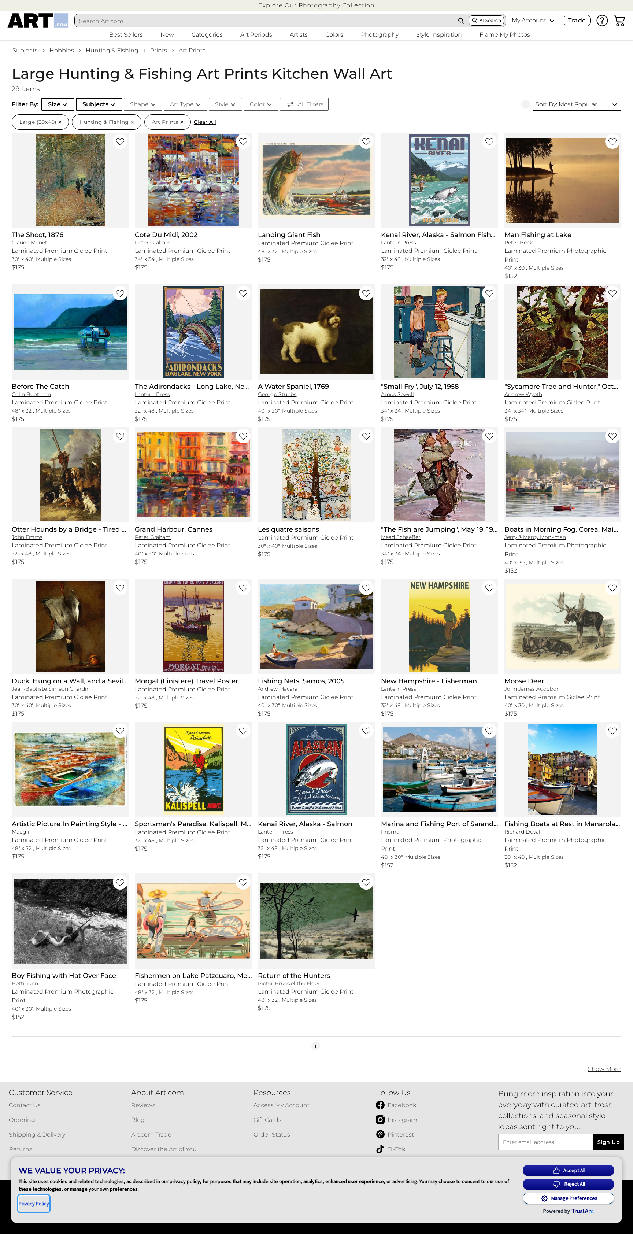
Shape (139, 104)
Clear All (205, 122)
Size (54, 104)
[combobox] (264, 21)
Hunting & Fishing (112, 50)
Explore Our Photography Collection (316, 5)
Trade (577, 20)
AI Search (490, 20)
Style (222, 104)
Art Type (182, 104)
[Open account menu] (552, 20)
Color (257, 104)
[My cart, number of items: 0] (620, 20)
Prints (158, 50)
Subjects (25, 50)
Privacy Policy (34, 1203)
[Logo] (38, 20)
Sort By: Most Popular (566, 104)
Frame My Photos (505, 34)
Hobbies (61, 50)
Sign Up (608, 1142)
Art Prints (192, 50)
